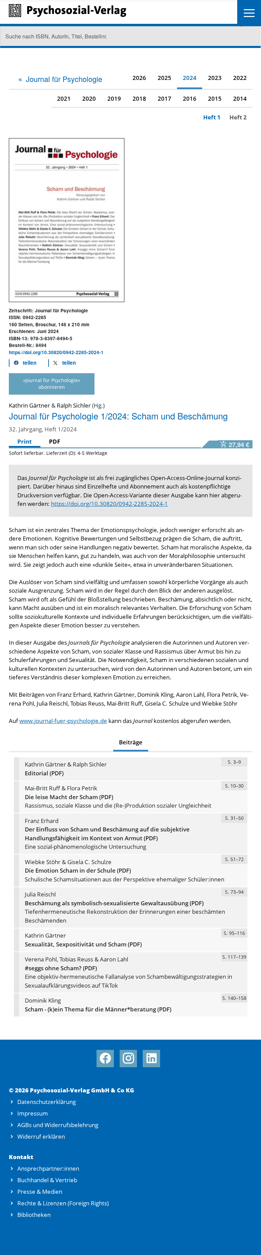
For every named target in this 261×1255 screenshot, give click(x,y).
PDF (54, 441)
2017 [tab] (164, 98)
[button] (23, 363)
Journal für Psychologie (64, 78)
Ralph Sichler (74, 405)
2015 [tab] (215, 98)
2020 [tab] (89, 98)
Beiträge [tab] (130, 742)
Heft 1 (212, 117)
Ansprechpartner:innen (48, 1168)
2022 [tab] (240, 78)
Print (24, 441)
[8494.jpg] (66, 219)
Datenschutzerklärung (46, 1102)
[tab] (60, 79)
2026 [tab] (139, 78)
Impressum (32, 1113)
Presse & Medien (39, 1191)
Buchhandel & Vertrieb (47, 1180)
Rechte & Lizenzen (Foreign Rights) (63, 1203)
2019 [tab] (114, 98)
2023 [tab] (215, 78)
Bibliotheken (34, 1215)
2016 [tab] (189, 98)
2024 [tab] (189, 78)
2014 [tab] (240, 98)
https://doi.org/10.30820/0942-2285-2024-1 (56, 352)
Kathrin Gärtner (29, 405)
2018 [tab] (139, 98)
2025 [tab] (164, 78)
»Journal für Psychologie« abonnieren (51, 383)
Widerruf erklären (41, 1136)
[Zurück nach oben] (247, 1242)
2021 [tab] (64, 98)
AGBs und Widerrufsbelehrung (57, 1125)
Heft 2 (238, 117)
